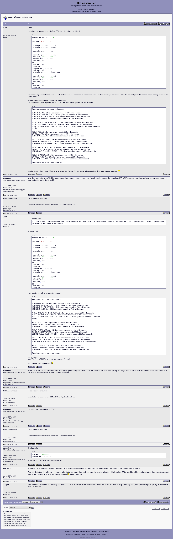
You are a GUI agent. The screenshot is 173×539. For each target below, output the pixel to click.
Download (76, 531)
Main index (68, 531)
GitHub (98, 534)
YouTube (103, 534)
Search (85, 9)
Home (80, 9)
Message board (103, 531)
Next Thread (165, 509)
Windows (17, 17)
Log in (99, 11)
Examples (94, 531)
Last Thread (156, 509)
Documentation (85, 531)
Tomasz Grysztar (86, 534)
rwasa (92, 537)
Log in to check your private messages (84, 11)
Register (92, 9)
